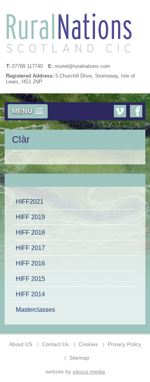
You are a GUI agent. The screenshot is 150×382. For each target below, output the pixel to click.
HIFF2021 (29, 201)
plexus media (89, 372)
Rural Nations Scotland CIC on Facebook (136, 111)
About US (20, 344)
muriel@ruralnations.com (82, 66)
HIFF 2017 (30, 247)
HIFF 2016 (30, 263)
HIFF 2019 (30, 216)
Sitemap (79, 358)
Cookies (88, 344)
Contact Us (55, 344)
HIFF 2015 (30, 278)
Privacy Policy (124, 344)
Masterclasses (35, 309)
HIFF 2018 (30, 232)
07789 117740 (27, 66)
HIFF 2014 (30, 294)
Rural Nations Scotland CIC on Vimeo (120, 111)
